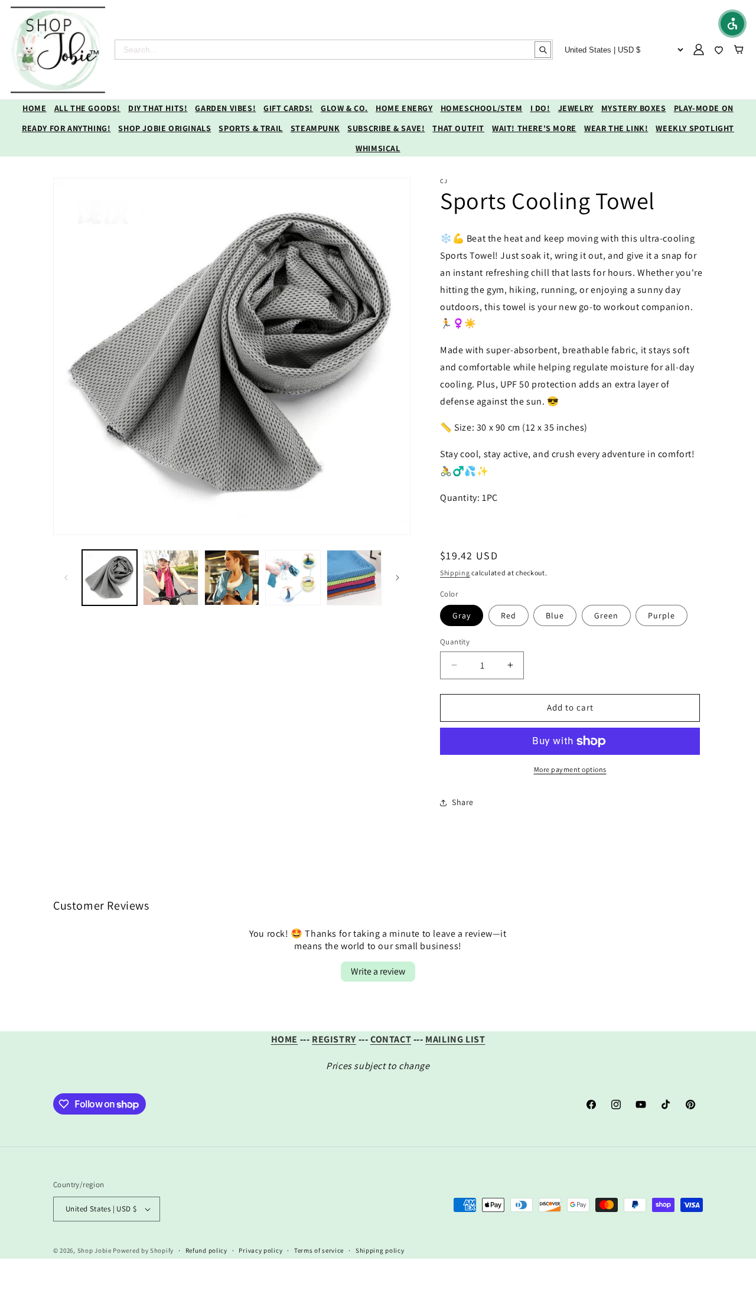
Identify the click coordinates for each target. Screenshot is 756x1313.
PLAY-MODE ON (704, 108)
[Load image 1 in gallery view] (109, 577)
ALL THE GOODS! (87, 108)
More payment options (570, 769)
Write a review (378, 971)
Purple (661, 615)
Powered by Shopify (143, 1250)
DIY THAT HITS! (157, 108)
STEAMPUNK (315, 128)
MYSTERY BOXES (633, 108)
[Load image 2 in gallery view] (170, 577)
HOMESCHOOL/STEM (482, 108)
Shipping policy (380, 1250)
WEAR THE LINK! (616, 128)
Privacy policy (260, 1250)
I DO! (540, 108)
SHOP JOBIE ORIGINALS (164, 128)
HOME (34, 108)
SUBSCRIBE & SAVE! (386, 128)
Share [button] (463, 802)
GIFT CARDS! (288, 108)
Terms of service (319, 1250)
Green (606, 615)
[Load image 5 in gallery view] (354, 577)
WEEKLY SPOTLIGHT (695, 128)
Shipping (455, 572)
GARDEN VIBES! (225, 108)
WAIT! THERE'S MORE (534, 128)
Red (508, 615)
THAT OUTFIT (458, 128)
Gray (461, 615)
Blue (555, 615)
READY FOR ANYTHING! (66, 128)
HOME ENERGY (404, 108)
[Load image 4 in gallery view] (292, 577)
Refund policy (206, 1250)
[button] (732, 23)
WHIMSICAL (378, 148)
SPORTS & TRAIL (250, 128)
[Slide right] (397, 578)
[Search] (543, 49)
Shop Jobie (94, 1250)
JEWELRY (576, 108)
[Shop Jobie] (58, 49)
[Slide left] (66, 578)
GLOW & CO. (344, 108)
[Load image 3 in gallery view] (231, 577)
